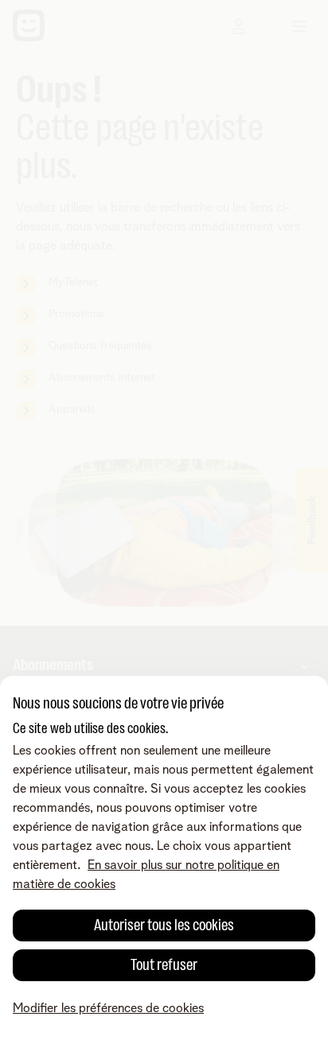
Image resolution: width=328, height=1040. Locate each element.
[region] (164, 858)
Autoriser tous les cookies (164, 925)
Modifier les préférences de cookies (108, 1008)
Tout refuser (164, 965)
